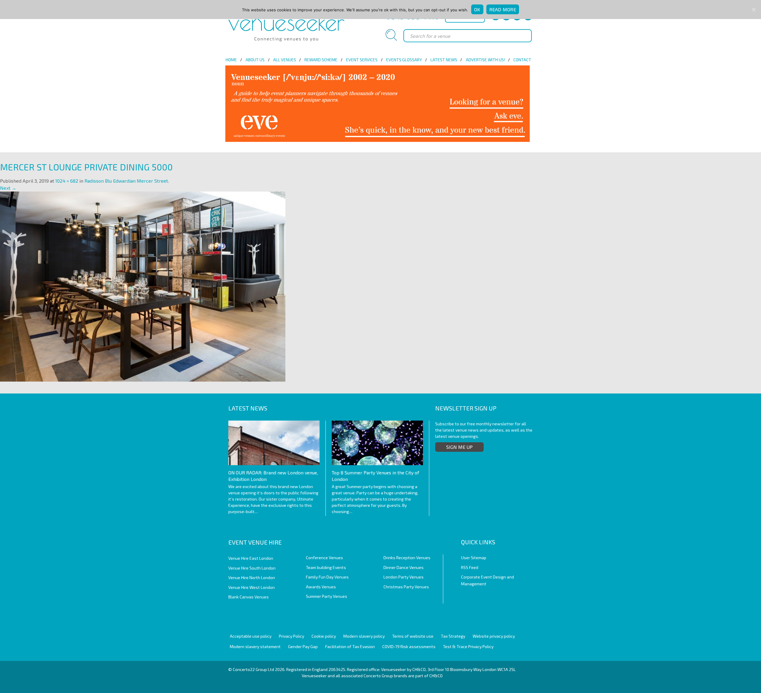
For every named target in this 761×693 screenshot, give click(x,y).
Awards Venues (321, 586)
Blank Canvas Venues (248, 596)
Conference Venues (324, 557)
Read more (502, 9)
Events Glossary (404, 59)
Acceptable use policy (250, 636)
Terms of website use (412, 636)
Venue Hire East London (250, 558)
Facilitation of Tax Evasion (350, 646)
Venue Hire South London (252, 567)
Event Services (362, 59)
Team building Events (326, 567)
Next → (8, 188)
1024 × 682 (66, 181)
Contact (522, 59)
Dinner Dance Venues (403, 567)
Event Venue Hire (255, 542)
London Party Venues (403, 576)
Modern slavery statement (255, 646)
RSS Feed (469, 567)
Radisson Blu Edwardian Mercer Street (126, 181)
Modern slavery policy (364, 636)
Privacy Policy (291, 636)
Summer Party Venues (326, 596)
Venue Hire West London (251, 587)
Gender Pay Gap (303, 646)
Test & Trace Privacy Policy (468, 646)
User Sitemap (473, 557)
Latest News (443, 59)
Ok (477, 9)
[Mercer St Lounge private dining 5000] (142, 286)
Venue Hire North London (251, 577)
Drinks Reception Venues (406, 557)
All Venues (284, 59)
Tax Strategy (453, 636)
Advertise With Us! (485, 59)
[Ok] (754, 9)
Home (231, 59)
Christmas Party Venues (406, 586)
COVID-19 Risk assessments (408, 646)
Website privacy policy (494, 636)
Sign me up (459, 447)
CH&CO (436, 675)
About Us (255, 59)
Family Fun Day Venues (327, 576)
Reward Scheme (320, 59)
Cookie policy (324, 636)
